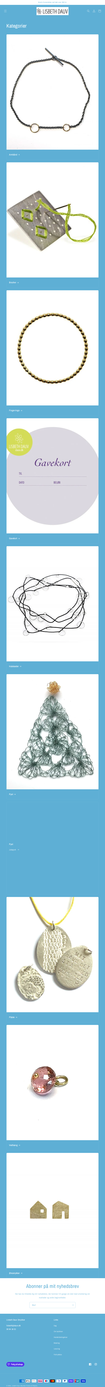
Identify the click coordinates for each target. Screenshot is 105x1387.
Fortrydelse (58, 1354)
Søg (55, 1325)
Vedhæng (13, 1145)
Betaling (57, 1343)
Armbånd (13, 154)
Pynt (11, 794)
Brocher (12, 282)
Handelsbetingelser (60, 1337)
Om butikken (58, 1331)
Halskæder (14, 666)
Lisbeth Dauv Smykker (19, 1386)
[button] (5, 11)
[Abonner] (72, 1305)
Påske (12, 1017)
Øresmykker (14, 1273)
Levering (57, 1349)
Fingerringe (14, 410)
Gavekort (13, 538)
